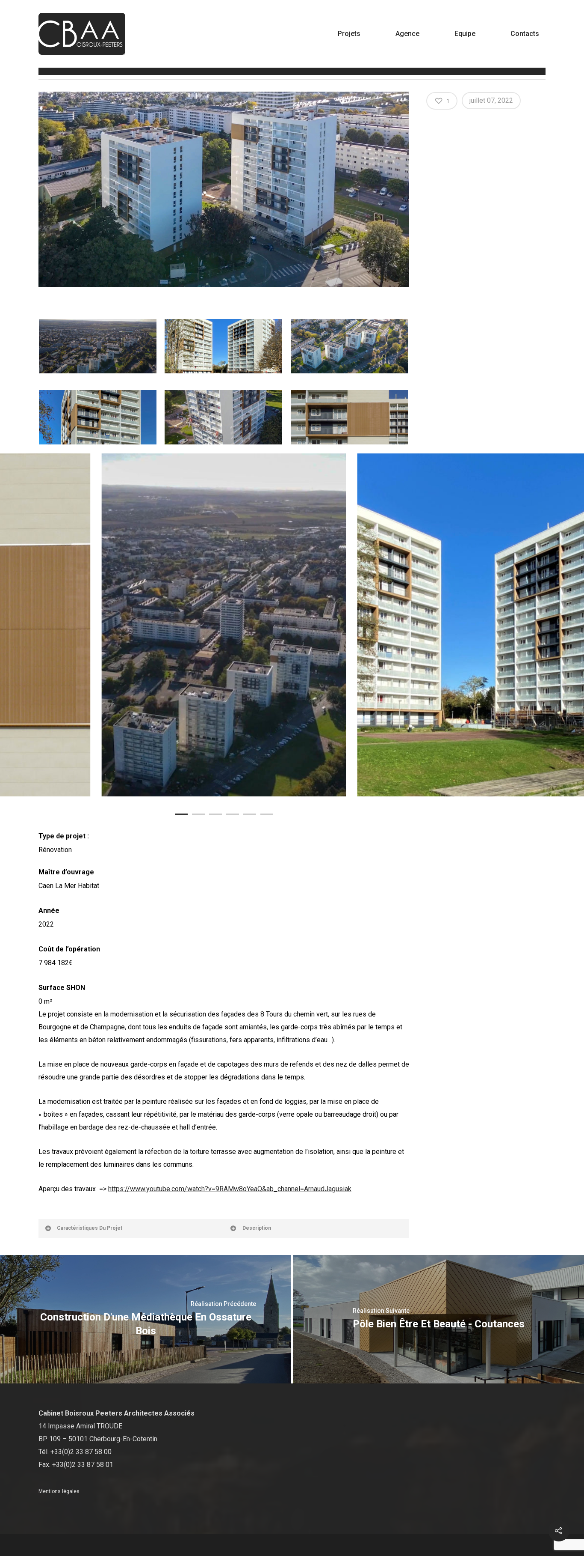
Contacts (524, 34)
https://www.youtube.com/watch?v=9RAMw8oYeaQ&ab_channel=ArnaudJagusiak (229, 1189)
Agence (407, 34)
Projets (349, 34)
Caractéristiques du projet (89, 1228)
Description (256, 1228)
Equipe (464, 34)
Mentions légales (59, 1491)
